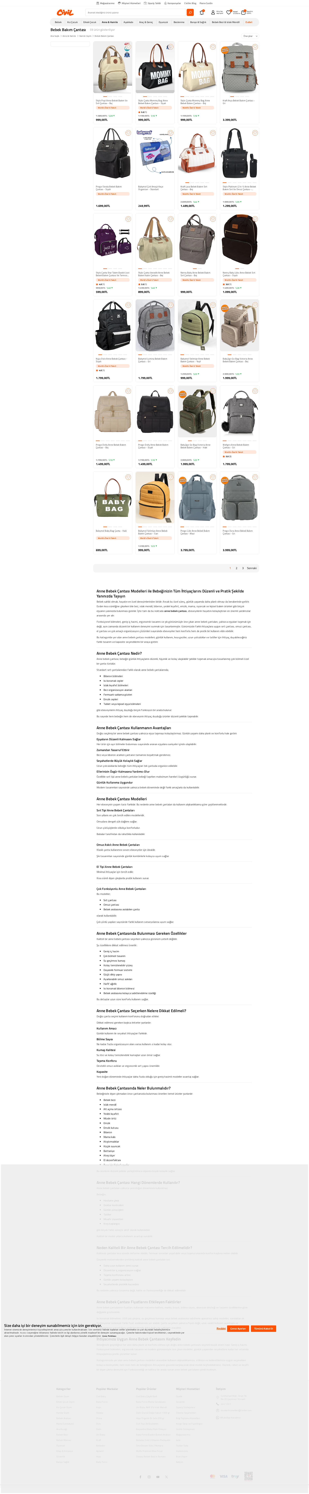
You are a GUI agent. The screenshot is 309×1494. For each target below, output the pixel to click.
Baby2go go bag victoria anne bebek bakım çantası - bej (238, 360)
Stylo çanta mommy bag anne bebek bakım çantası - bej (195, 102)
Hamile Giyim (85, 35)
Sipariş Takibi (154, 3)
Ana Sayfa (55, 35)
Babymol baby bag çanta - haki (111, 531)
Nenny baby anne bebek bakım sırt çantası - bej (196, 274)
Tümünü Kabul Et (263, 1328)
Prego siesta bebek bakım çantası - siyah (109, 188)
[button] (59, 22)
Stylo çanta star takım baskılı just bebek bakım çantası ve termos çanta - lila (112, 274)
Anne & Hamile (69, 35)
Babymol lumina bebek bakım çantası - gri (152, 360)
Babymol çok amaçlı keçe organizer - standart (150, 188)
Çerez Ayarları (238, 1328)
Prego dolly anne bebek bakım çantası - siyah (153, 446)
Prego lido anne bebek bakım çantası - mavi (195, 532)
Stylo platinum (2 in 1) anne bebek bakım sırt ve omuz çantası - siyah (239, 188)
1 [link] (230, 568)
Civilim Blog (190, 3)
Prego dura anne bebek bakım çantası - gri (238, 532)
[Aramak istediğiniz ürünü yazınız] (190, 12)
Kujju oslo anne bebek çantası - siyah (111, 360)
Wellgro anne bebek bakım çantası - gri (236, 446)
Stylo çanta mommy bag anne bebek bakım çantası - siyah (153, 102)
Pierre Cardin (206, 3)
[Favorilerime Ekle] (128, 47)
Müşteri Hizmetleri (131, 3)
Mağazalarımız (107, 3)
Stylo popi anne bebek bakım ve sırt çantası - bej (111, 102)
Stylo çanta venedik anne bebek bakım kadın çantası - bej (154, 274)
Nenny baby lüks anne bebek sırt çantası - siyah (239, 274)
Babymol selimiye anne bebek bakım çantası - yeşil (195, 360)
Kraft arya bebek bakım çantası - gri (239, 102)
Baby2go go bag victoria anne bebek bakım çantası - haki (196, 446)
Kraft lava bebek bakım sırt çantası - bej (194, 188)
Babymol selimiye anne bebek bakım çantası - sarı (153, 532)
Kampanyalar (174, 3)
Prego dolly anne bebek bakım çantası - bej (111, 446)
